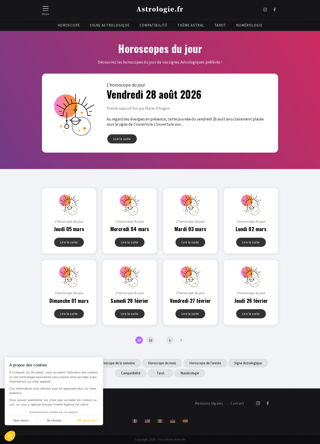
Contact (237, 403)
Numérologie (249, 25)
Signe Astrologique (110, 25)
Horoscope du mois (162, 363)
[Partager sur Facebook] (274, 10)
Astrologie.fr (160, 9)
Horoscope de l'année (205, 363)
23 (139, 340)
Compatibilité (153, 25)
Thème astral (191, 25)
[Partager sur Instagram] (265, 10)
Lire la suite (122, 139)
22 (150, 340)
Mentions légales (209, 403)
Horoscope (69, 25)
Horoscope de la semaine (116, 363)
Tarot (220, 25)
